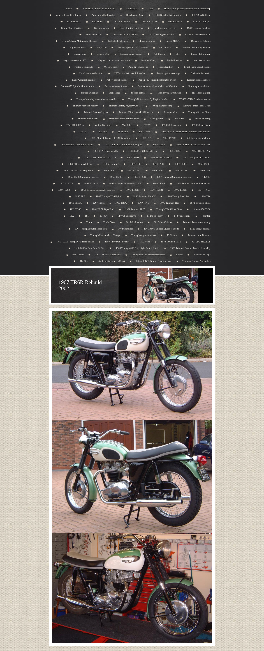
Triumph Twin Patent (88, 118)
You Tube (127, 125)
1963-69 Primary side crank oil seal (193, 144)
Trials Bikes (109, 222)
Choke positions (147, 41)
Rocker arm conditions (116, 86)
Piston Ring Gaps (202, 254)
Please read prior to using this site (99, 8)
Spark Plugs (114, 92)
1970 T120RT (156, 190)
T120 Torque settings (200, 228)
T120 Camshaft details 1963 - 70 (100, 157)
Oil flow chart (110, 66)
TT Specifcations (182, 215)
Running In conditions (199, 86)
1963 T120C (169, 138)
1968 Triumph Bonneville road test (193, 183)
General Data (103, 54)
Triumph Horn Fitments (199, 235)
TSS (87, 215)
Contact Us (131, 8)
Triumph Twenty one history (196, 222)
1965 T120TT (134, 170)
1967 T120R (139, 177)
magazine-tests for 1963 (75, 60)
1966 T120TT (182, 170)
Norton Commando (84, 66)
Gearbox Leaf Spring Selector (196, 47)
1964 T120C (181, 164)
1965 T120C (110, 170)
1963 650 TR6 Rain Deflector (143, 151)
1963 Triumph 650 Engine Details (77, 144)
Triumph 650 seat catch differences (136, 112)
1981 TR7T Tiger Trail (103, 209)
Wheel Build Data (75, 125)
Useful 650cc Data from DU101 (90, 248)
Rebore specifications (117, 79)
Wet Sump (179, 118)
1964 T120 (135, 164)
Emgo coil (102, 47)
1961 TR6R (144, 131)
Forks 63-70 (165, 47)
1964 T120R (157, 164)
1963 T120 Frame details (105, 151)
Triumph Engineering (161, 105)
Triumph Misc (170, 112)
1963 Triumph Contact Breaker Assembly (190, 248)
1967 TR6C (121, 202)
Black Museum (101, 28)
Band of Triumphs (201, 21)
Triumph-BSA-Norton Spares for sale (154, 261)
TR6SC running (111, 164)
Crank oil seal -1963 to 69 (197, 34)
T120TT (206, 177)
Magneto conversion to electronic (114, 60)
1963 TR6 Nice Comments (108, 254)
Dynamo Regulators (200, 41)
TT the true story (155, 215)
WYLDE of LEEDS (201, 241)
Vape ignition (156, 118)
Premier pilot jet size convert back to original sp (187, 8)
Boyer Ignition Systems (131, 28)
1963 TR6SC (174, 151)
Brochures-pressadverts (165, 28)
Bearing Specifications (72, 28)
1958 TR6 (123, 131)
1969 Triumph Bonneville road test (98, 190)
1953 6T (103, 131)
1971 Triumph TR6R (200, 202)
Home (69, 8)
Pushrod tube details (200, 73)
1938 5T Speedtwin (171, 125)
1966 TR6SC (75, 202)
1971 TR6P (75, 209)
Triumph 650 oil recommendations (148, 254)
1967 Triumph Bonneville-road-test (174, 177)
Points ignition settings (168, 73)
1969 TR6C (143, 202)
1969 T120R (64, 190)
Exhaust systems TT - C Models (133, 47)
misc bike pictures (201, 60)
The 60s (83, 261)
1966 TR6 (205, 196)
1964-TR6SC (204, 190)
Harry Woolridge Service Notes (124, 118)
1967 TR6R (98, 202)
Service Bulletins (89, 92)
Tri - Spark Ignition (201, 92)
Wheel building (202, 118)
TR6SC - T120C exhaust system (194, 99)
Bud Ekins (97, 21)
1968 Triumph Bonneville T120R (125, 183)
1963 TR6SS (133, 157)
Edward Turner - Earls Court (196, 105)
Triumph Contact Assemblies (196, 261)
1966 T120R (116, 177)
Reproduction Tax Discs (198, 79)
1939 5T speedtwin (201, 125)
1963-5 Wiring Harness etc (161, 34)
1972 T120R (180, 190)
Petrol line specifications (91, 73)
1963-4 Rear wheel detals (80, 164)
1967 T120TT (66, 183)
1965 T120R (204, 164)
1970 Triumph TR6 (169, 202)
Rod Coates (78, 254)
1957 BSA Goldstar (201, 15)
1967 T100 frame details (117, 241)
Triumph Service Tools (199, 112)
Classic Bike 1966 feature (125, 34)
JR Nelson (172, 235)
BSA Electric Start (135, 15)
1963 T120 (147, 138)
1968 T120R (159, 183)
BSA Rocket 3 (175, 21)
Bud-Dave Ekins (94, 34)
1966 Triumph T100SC (144, 196)
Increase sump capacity (131, 54)
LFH (178, 54)
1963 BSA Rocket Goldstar (168, 15)
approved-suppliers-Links (68, 15)
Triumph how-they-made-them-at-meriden (97, 99)
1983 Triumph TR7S (171, 241)
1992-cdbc (145, 241)
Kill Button (159, 54)
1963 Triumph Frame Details (196, 157)
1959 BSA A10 (74, 21)
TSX (72, 215)
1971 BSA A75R (149, 21)
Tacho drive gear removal (168, 92)
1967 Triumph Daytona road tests (91, 228)
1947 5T (84, 131)
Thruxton (205, 215)
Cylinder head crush (118, 41)
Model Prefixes (174, 60)
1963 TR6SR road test (161, 157)
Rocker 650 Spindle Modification (77, 86)
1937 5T (147, 125)
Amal (150, 8)
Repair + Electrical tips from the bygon (157, 79)
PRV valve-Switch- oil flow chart (130, 73)
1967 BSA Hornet (121, 21)
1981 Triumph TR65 (135, 209)
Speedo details (138, 92)
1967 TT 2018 (91, 183)
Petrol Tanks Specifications (197, 66)
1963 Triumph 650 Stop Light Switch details (137, 248)
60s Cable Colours (163, 222)
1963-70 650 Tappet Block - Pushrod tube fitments (185, 131)
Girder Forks (80, 54)
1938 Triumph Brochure (198, 28)
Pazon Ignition (166, 66)
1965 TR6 (80, 196)
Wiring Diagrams (103, 125)
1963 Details (159, 144)
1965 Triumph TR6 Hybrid (109, 196)
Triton (89, 222)
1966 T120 (205, 170)
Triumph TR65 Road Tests (169, 209)
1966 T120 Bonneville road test (83, 177)
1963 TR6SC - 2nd (201, 151)
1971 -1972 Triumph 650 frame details (75, 241)
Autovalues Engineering (103, 15)
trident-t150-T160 (201, 209)
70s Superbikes (125, 228)
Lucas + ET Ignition (200, 54)
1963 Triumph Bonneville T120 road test (111, 138)
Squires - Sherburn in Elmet (111, 261)
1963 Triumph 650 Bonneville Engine (123, 144)
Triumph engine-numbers (143, 235)
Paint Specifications (138, 66)
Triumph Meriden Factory (85, 105)
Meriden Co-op (148, 60)
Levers (179, 254)
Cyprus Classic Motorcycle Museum (79, 41)
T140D (103, 215)
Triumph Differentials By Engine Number (148, 99)
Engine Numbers (78, 47)
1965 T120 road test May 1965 (78, 170)
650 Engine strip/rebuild (198, 138)
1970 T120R (132, 190)
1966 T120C (158, 170)
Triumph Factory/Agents (96, 112)
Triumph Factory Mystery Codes (124, 105)
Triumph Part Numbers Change (105, 235)
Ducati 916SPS (173, 41)
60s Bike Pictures (134, 222)
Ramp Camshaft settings (84, 79)
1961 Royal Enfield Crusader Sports (161, 228)
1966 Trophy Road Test (178, 196)
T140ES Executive (126, 215)
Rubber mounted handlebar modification (157, 86)
